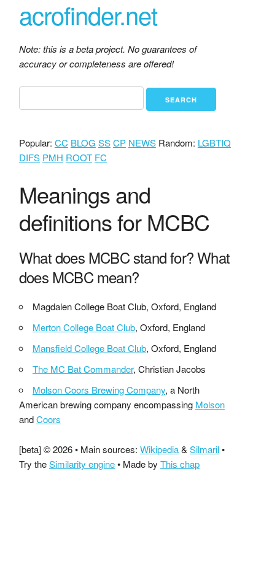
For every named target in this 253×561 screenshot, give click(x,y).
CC (61, 142)
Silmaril (204, 449)
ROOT (79, 157)
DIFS (29, 157)
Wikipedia (159, 449)
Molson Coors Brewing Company (99, 389)
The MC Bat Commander (83, 368)
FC (101, 157)
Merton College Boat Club (84, 327)
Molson (210, 404)
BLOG (83, 142)
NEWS (142, 142)
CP (119, 142)
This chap (180, 463)
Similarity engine (82, 463)
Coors (48, 419)
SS (104, 142)
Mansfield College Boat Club (89, 348)
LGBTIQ (214, 142)
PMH (52, 157)
